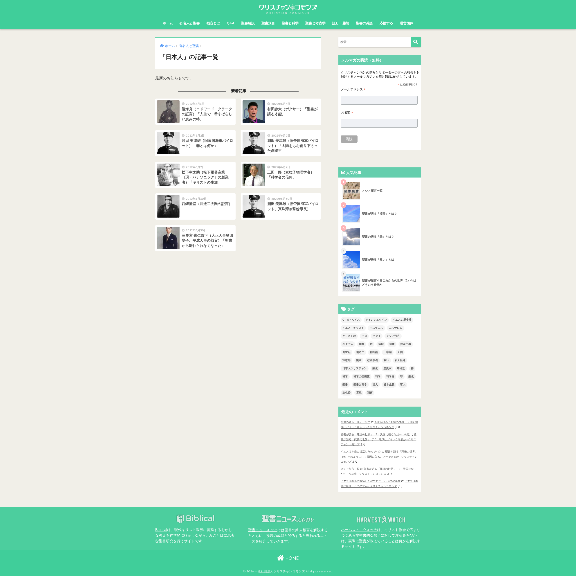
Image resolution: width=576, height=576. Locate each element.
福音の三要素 (361, 376)
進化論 (346, 392)
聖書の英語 (364, 23)
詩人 (375, 384)
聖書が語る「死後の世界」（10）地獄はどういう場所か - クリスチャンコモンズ (378, 439)
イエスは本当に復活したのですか (361, 451)
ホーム (168, 23)
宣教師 (346, 360)
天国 (400, 352)
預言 (370, 392)
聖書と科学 (290, 23)
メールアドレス (353, 89)
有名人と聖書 (190, 23)
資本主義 (389, 384)
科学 (378, 376)
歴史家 (387, 368)
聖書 (345, 384)
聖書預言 (268, 23)
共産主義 (405, 344)
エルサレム (395, 327)
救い (386, 360)
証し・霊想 (340, 23)
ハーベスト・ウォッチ (359, 530)
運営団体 (406, 23)
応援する (386, 23)
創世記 (346, 352)
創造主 (360, 352)
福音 (345, 376)
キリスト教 (349, 336)
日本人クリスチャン (354, 368)
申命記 (401, 368)
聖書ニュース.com (262, 530)
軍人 (402, 384)
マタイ (377, 336)
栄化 (375, 368)
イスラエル (376, 327)
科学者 (390, 376)
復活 (359, 360)
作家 (361, 344)
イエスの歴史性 (402, 319)
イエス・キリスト (353, 327)
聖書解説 (248, 23)
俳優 (392, 344)
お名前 (347, 112)
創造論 (374, 352)
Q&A (230, 23)
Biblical (161, 530)
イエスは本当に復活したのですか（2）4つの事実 (370, 481)
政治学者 (372, 360)
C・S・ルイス (351, 319)
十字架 (388, 352)
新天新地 (400, 360)
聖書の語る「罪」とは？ (355, 422)
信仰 (381, 344)
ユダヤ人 (347, 344)
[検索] (416, 42)
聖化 (411, 376)
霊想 (359, 392)
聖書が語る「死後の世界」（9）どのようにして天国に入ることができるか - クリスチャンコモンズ (379, 456)
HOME (291, 558)
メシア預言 (393, 336)
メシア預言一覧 (350, 468)
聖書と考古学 (315, 23)
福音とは (213, 23)
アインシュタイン (376, 319)
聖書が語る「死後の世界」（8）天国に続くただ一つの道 (375, 434)
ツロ (364, 336)
